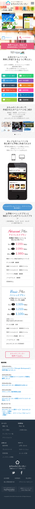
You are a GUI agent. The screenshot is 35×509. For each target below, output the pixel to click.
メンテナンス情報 (7, 457)
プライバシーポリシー (26, 482)
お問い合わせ (23, 445)
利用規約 (17, 478)
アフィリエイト (7, 437)
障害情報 (5, 453)
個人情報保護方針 (9, 482)
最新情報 (5, 445)
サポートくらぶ (23, 449)
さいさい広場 (23, 453)
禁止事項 (28, 478)
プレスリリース (7, 449)
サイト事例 (5, 430)
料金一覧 (21, 426)
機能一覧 (5, 426)
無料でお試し (17, 355)
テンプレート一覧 (7, 434)
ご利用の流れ (23, 430)
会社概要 (6, 478)
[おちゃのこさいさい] (17, 4)
